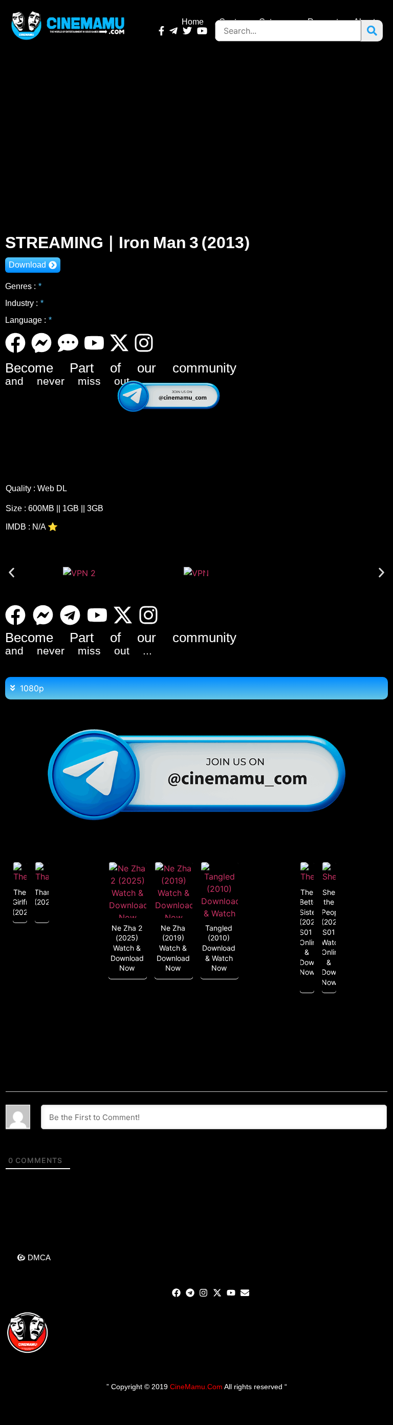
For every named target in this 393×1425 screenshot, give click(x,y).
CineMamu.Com (196, 1387)
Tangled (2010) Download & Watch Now (218, 948)
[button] (11, 572)
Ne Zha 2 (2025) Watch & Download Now (127, 948)
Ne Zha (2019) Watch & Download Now (173, 948)
